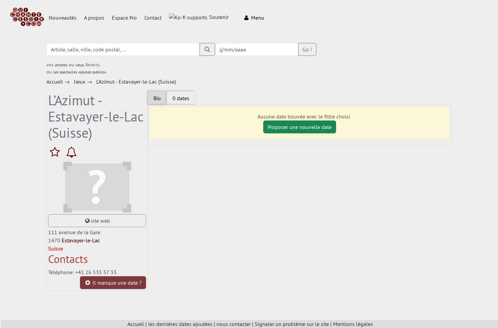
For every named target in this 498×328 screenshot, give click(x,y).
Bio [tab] (157, 98)
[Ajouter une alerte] (71, 152)
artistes (61, 64)
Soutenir (219, 17)
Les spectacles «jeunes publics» (79, 71)
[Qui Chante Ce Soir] (27, 18)
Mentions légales (353, 324)
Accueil (135, 324)
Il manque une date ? (116, 282)
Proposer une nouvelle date (300, 127)
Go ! (307, 49)
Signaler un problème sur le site (292, 324)
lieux (80, 64)
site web (100, 220)
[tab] (181, 98)
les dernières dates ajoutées (180, 324)
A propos (94, 17)
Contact (153, 17)
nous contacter (233, 324)
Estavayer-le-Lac (81, 240)
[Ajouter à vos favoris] (56, 152)
